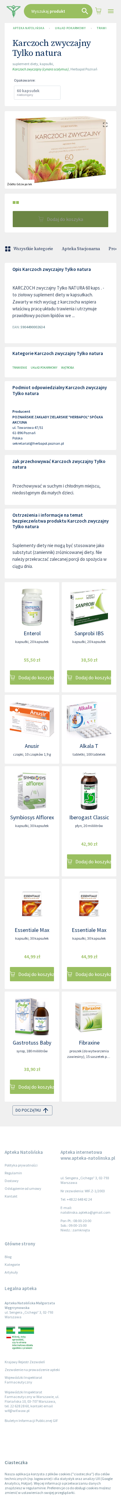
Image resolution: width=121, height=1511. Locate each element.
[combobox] (58, 11)
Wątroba (67, 368)
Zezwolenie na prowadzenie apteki (32, 1369)
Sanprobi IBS (89, 633)
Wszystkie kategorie (33, 249)
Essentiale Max (32, 929)
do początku (28, 1110)
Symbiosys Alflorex (32, 817)
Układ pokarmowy (70, 28)
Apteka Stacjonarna (81, 249)
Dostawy (12, 1180)
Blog (8, 1256)
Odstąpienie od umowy (23, 1188)
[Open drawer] (110, 11)
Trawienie (105, 28)
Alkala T (89, 745)
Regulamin (13, 1173)
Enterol (32, 633)
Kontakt (11, 1196)
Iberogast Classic (89, 817)
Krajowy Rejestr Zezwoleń (25, 1362)
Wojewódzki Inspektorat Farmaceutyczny (23, 1379)
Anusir (32, 745)
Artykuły (11, 1272)
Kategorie (12, 1264)
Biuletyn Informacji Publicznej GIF (31, 1420)
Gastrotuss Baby (32, 1042)
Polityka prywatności (21, 1165)
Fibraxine (89, 1042)
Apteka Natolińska (28, 28)
